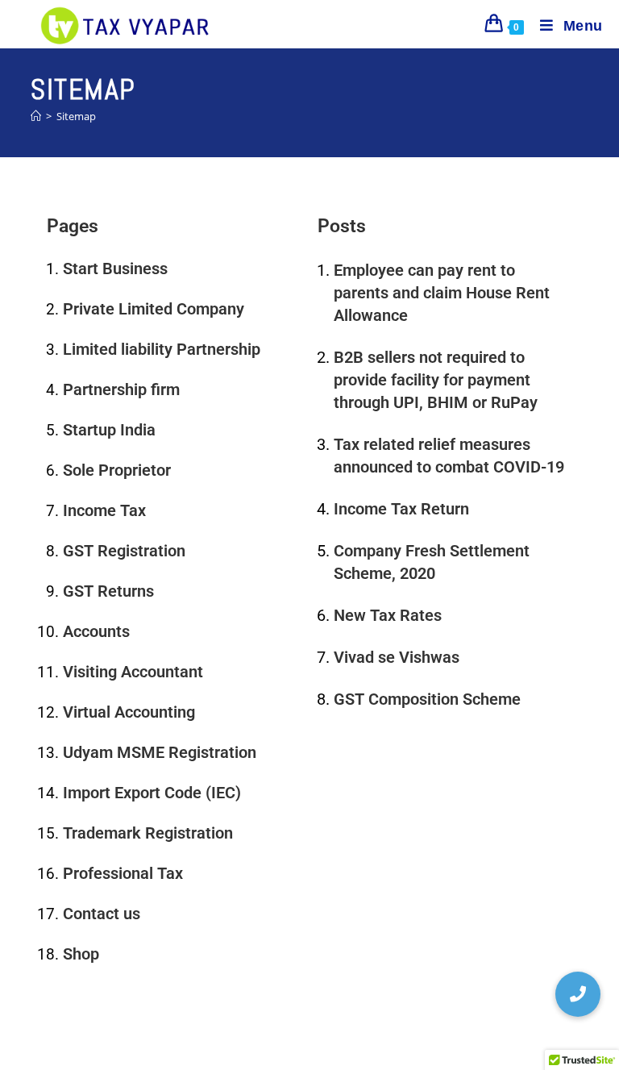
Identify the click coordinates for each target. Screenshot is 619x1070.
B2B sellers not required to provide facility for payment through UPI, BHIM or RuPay (436, 380)
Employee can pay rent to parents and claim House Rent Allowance (442, 292)
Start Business (115, 268)
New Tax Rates (388, 615)
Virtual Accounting (129, 712)
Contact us (101, 913)
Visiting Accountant (133, 671)
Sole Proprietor (117, 470)
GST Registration (124, 550)
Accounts (96, 631)
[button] (577, 994)
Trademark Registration (148, 833)
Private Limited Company (153, 309)
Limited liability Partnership (161, 349)
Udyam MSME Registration (159, 752)
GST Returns (108, 591)
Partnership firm (121, 389)
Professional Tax (123, 873)
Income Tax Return (401, 508)
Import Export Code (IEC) (152, 792)
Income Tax (104, 510)
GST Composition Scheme (427, 699)
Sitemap (76, 116)
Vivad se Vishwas (396, 657)
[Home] (36, 116)
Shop (81, 954)
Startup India (109, 429)
